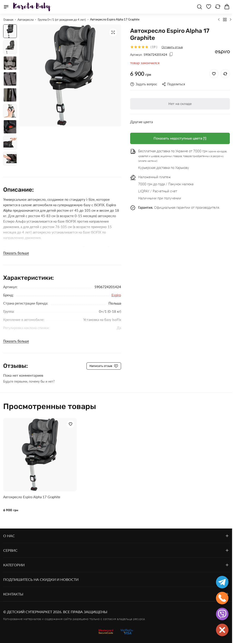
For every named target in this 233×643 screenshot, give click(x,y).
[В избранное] (213, 73)
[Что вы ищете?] (200, 7)
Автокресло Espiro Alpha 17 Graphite (31, 497)
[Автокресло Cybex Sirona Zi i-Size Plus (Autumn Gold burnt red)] (219, 19)
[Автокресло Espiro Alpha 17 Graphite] (40, 454)
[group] (70, 75)
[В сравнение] (225, 73)
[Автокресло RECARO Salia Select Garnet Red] (230, 19)
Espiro (116, 295)
